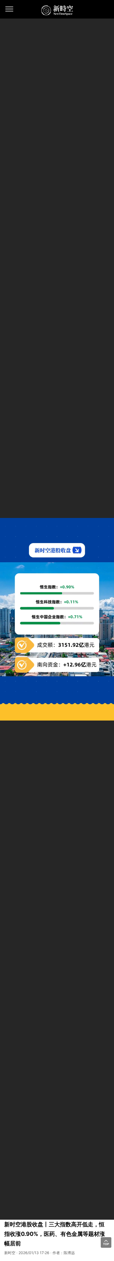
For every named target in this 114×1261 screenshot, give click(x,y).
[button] (106, 1242)
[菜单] (9, 11)
